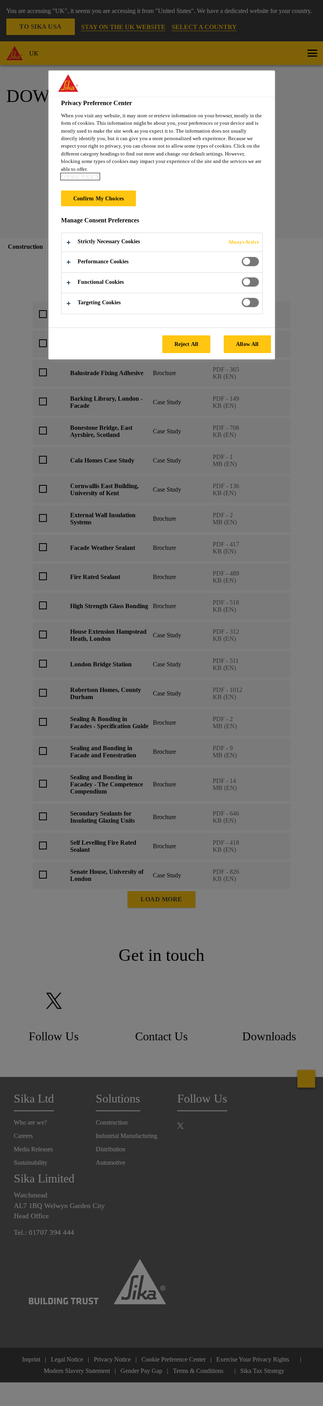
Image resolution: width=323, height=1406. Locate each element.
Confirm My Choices (98, 198)
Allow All (247, 344)
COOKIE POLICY (80, 176)
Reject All (186, 344)
